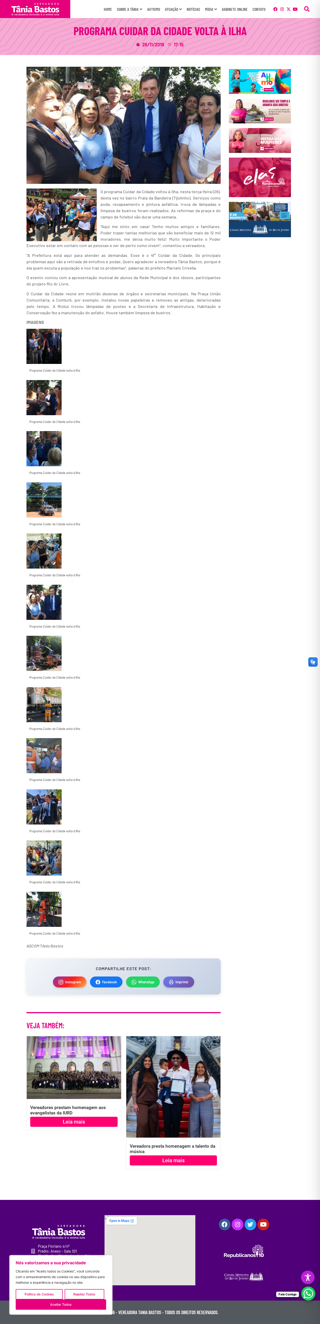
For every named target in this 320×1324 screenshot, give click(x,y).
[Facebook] (275, 9)
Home (108, 9)
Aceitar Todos (61, 1304)
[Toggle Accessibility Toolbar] (308, 1277)
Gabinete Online (235, 9)
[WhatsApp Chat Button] (308, 1294)
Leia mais (74, 1122)
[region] (60, 1285)
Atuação (171, 9)
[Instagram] (282, 9)
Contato (259, 9)
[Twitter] (250, 1224)
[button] (307, 9)
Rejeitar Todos (84, 1294)
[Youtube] (295, 9)
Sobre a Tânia (127, 9)
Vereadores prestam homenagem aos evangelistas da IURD (68, 1110)
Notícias (193, 9)
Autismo (153, 9)
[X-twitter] (289, 9)
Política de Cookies (39, 1294)
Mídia (209, 9)
